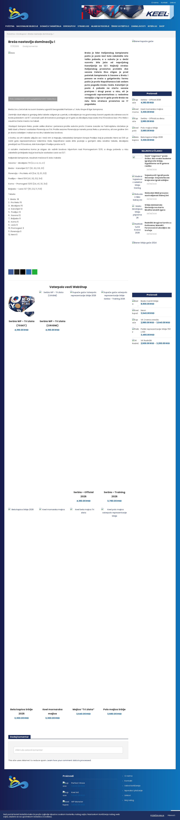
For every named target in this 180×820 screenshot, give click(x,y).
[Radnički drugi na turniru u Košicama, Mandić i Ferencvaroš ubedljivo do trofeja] (137, 228)
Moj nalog (129, 800)
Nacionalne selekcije (27, 26)
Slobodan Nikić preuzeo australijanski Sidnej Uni (157, 194)
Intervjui (152, 26)
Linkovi (173, 2)
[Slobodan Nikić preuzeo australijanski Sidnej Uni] (137, 196)
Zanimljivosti (138, 26)
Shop (161, 26)
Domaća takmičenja (50, 26)
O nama (154, 2)
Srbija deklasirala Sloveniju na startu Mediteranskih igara (155, 207)
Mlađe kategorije (100, 26)
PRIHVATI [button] (171, 815)
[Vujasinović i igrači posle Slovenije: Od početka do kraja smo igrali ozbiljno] (137, 182)
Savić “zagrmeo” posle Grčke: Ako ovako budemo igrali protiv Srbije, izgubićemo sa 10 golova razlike (158, 161)
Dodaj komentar (30, 46)
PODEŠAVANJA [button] (157, 815)
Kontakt (164, 2)
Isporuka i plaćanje (134, 790)
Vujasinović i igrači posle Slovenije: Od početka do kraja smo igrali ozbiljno (157, 178)
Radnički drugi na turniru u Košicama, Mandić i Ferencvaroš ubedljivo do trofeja (158, 227)
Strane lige (83, 26)
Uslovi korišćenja (132, 785)
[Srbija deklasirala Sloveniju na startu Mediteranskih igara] (137, 211)
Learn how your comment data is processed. (69, 760)
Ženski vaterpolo (120, 26)
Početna (9, 26)
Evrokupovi (69, 26)
